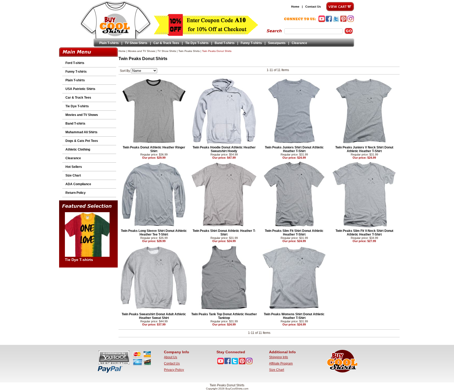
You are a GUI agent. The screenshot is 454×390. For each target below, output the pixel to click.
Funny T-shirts (251, 43)
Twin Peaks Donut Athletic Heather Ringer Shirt (154, 149)
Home (295, 6)
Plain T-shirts (109, 43)
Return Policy (75, 193)
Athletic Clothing (77, 149)
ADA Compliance (78, 184)
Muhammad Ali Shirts (81, 132)
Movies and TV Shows (81, 115)
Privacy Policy (174, 370)
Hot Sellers (73, 167)
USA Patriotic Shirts (80, 89)
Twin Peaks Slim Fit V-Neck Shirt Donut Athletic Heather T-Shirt (364, 232)
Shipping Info (278, 357)
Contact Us (313, 6)
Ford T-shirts (74, 63)
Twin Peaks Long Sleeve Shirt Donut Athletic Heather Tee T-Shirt (154, 232)
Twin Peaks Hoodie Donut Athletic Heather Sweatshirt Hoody (224, 149)
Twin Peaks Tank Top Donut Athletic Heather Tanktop (224, 316)
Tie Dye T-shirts (197, 43)
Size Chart (73, 175)
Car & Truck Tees (166, 43)
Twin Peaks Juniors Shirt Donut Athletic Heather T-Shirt (294, 149)
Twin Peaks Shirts (189, 51)
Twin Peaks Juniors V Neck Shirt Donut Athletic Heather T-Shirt (364, 149)
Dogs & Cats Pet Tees (81, 141)
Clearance (299, 43)
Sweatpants (277, 43)
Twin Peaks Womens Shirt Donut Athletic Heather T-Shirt (294, 316)
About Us (170, 357)
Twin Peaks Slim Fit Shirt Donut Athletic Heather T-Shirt (294, 232)
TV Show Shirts (136, 43)
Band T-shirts (225, 43)
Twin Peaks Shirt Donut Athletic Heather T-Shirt (224, 232)
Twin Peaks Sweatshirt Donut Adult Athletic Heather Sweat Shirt (154, 316)
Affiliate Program (281, 363)
